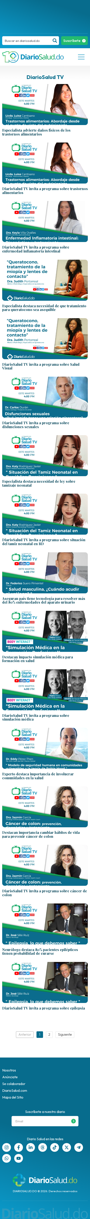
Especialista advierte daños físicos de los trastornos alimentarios (36, 132)
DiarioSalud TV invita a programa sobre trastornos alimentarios (45, 190)
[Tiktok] (54, 1147)
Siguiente (65, 1034)
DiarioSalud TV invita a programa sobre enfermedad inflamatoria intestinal (35, 249)
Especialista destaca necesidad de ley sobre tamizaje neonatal (38, 483)
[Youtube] (18, 1158)
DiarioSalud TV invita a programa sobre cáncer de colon (44, 893)
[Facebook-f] (18, 1147)
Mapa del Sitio (12, 1097)
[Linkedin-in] (30, 1147)
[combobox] (26, 40)
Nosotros (9, 1070)
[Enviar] (73, 1121)
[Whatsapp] (6, 1158)
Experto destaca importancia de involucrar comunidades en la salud (38, 776)
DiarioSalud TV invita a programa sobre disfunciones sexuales (35, 425)
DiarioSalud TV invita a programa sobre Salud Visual (41, 366)
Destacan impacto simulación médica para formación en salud (37, 659)
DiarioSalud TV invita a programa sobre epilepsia (43, 1008)
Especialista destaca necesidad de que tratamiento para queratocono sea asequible (44, 308)
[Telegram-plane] (78, 1147)
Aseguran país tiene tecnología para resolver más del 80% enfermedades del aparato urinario (43, 600)
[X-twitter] (66, 1147)
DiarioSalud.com (14, 1090)
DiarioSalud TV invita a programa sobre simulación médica (35, 717)
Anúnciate (10, 1077)
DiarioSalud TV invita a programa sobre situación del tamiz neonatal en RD (43, 542)
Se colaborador (13, 1083)
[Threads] (42, 1147)
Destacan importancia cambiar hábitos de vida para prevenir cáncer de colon (41, 834)
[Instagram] (6, 1147)
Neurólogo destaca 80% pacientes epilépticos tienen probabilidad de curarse (40, 951)
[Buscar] (55, 40)
